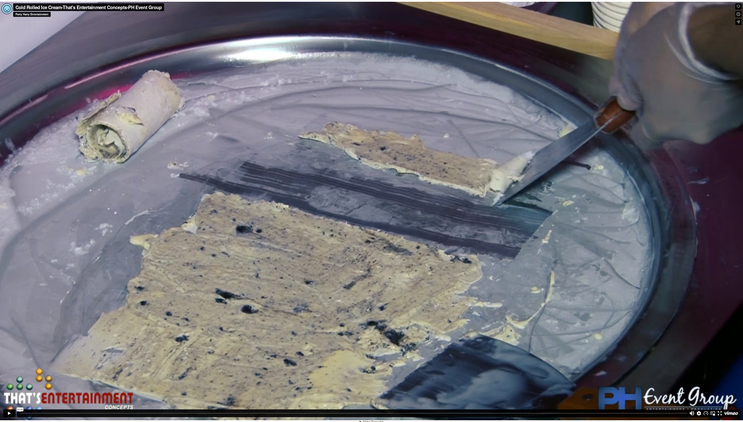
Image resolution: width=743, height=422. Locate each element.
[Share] (738, 22)
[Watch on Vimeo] (731, 413)
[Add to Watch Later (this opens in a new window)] (738, 14)
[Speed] (706, 413)
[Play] (9, 413)
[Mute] (692, 413)
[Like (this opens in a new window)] (738, 6)
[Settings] (699, 413)
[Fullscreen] (720, 413)
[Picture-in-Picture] (713, 413)
